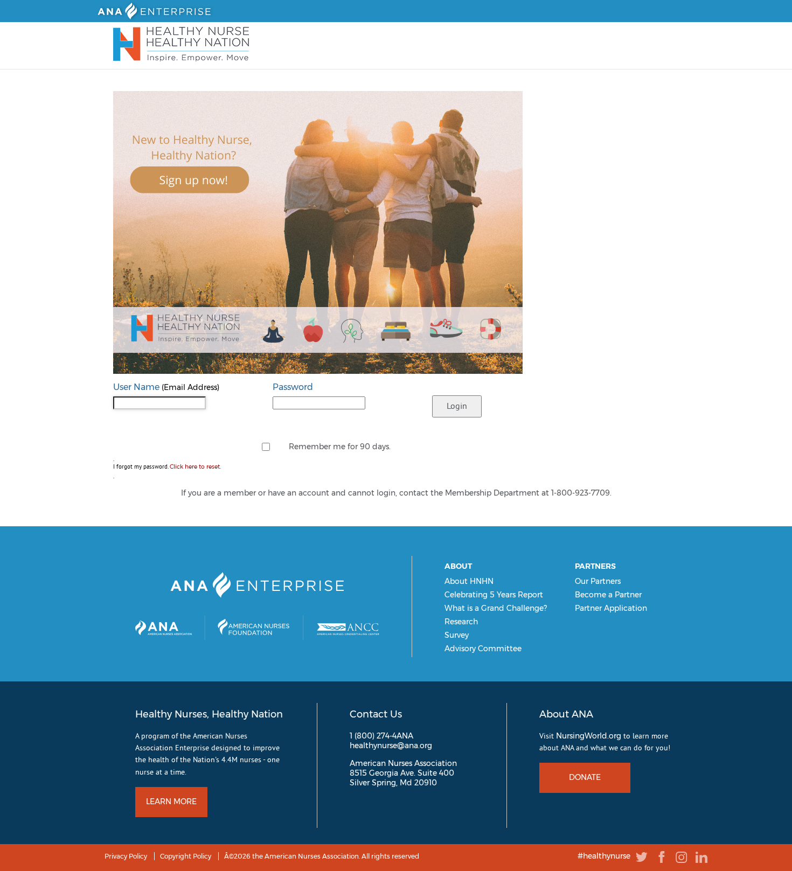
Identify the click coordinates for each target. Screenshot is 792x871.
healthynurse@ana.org (391, 745)
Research (461, 621)
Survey (456, 635)
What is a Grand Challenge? (495, 608)
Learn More (171, 801)
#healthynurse (604, 856)
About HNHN (469, 581)
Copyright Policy (185, 856)
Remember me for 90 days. (340, 446)
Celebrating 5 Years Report (493, 595)
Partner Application (611, 608)
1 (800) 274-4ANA (381, 736)
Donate (585, 777)
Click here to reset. (195, 466)
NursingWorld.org (588, 736)
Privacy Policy (126, 856)
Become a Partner (608, 595)
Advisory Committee (483, 648)
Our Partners (598, 581)
